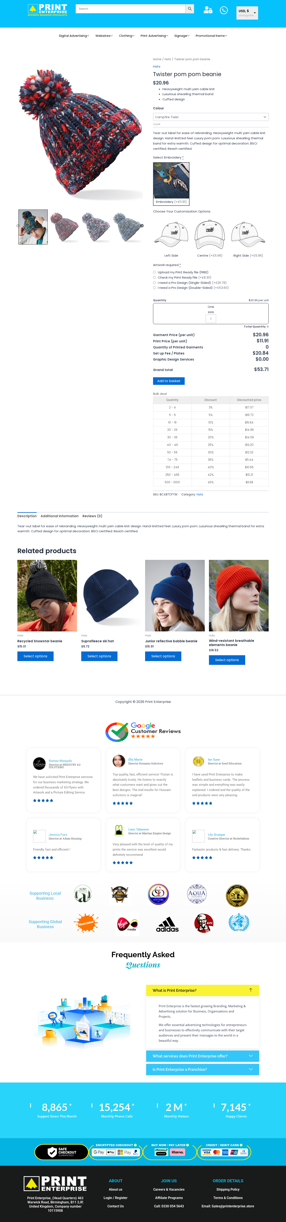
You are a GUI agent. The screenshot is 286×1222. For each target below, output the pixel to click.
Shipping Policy (228, 1189)
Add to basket (168, 381)
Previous (18, 226)
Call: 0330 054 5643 (169, 1206)
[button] (202, 990)
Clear (156, 124)
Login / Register (116, 1198)
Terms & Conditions (228, 1198)
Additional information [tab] (60, 516)
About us (115, 1189)
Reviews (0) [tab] (92, 516)
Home (157, 59)
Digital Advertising (73, 35)
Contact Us (115, 1206)
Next (142, 226)
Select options (35, 656)
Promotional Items (210, 35)
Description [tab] (27, 516)
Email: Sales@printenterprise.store (228, 1206)
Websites (102, 35)
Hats (168, 59)
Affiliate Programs (169, 1198)
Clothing (125, 35)
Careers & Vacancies (168, 1189)
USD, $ (244, 11)
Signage (180, 35)
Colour (158, 108)
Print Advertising (153, 35)
